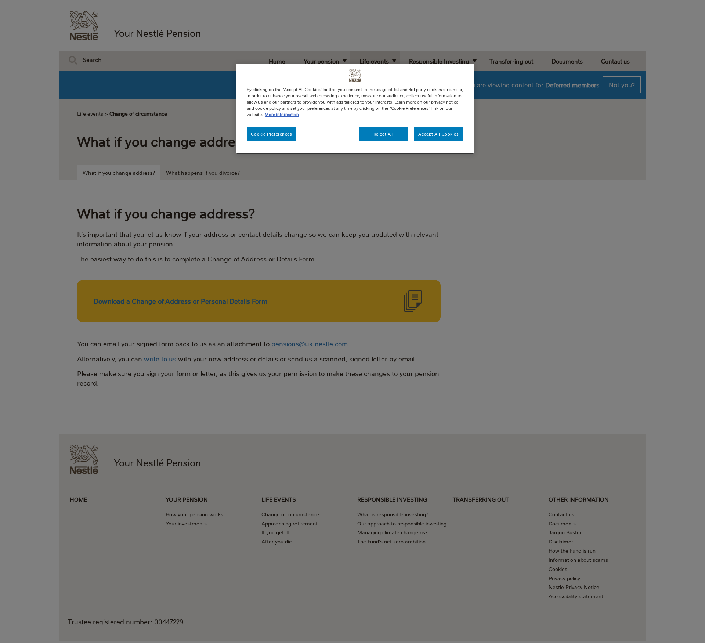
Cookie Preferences (271, 134)
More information (282, 114)
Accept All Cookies (438, 134)
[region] (355, 109)
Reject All (383, 134)
